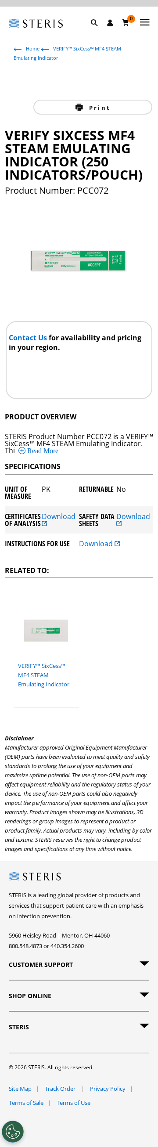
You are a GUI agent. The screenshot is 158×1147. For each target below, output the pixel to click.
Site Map (20, 1089)
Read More (41, 450)
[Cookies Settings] (13, 1132)
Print (98, 108)
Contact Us (29, 338)
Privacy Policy (108, 1089)
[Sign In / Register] (110, 22)
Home (33, 48)
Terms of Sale (26, 1103)
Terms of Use (73, 1103)
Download (58, 517)
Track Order (61, 1089)
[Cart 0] (125, 22)
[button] (99, 33)
